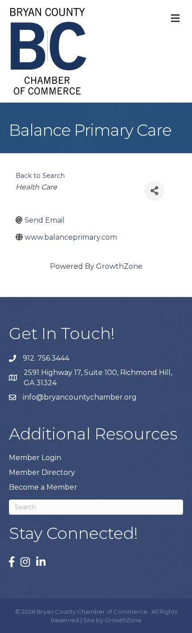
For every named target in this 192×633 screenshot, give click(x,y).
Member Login (35, 457)
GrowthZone (119, 266)
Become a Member (43, 487)
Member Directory (42, 472)
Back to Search (40, 176)
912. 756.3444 (46, 358)
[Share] (154, 191)
